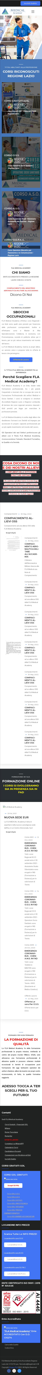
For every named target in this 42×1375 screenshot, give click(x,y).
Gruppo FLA (13, 1367)
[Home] (14, 11)
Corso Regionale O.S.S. (10, 41)
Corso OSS (29, 891)
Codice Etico (9, 1348)
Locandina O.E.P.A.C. (17, 1274)
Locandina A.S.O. (15, 1259)
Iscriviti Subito (30, 3)
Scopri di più (10, 533)
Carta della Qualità (11, 1345)
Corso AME (29, 945)
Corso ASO (29, 837)
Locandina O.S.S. (15, 1245)
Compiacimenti (10, 514)
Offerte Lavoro (31, 996)
